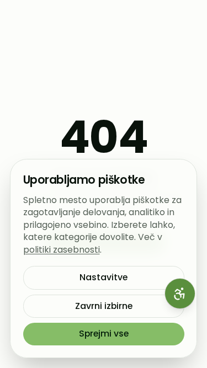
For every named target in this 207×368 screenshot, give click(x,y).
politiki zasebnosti (61, 249)
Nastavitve (103, 277)
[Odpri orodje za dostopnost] (180, 293)
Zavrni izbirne (103, 306)
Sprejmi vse (104, 333)
